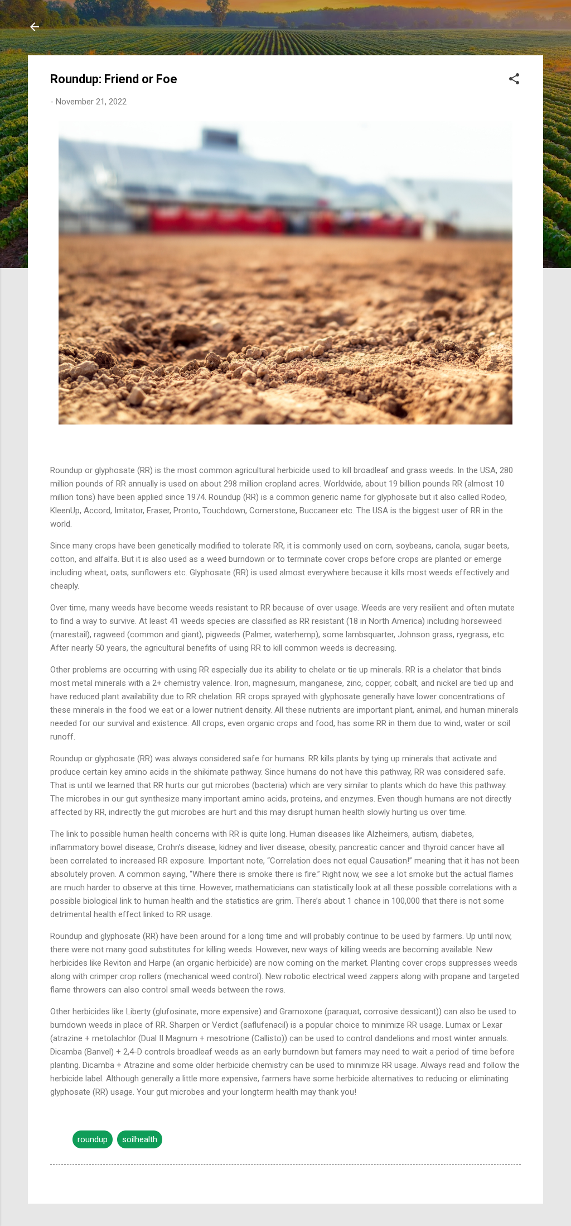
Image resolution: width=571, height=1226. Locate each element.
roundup (93, 1139)
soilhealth (139, 1139)
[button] (514, 80)
